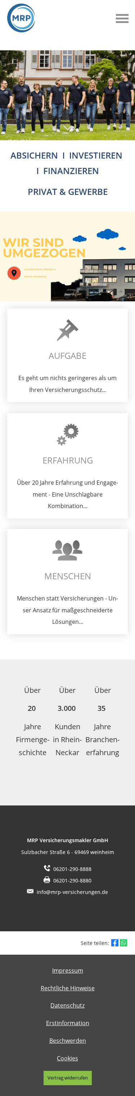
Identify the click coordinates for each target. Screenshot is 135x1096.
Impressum (67, 970)
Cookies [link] (67, 1058)
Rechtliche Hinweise (68, 988)
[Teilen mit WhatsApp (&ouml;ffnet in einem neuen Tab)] (123, 942)
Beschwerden (67, 1041)
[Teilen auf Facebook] (114, 942)
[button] (67, 131)
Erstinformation (67, 1023)
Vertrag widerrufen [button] (68, 1077)
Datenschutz (67, 1005)
